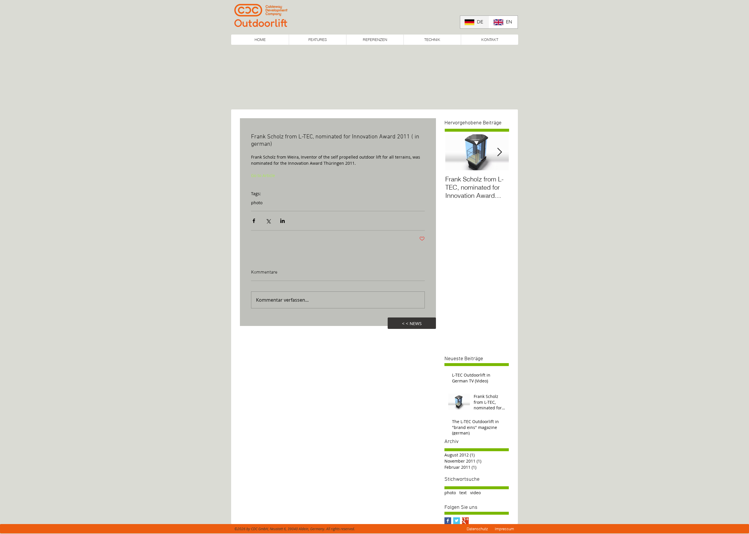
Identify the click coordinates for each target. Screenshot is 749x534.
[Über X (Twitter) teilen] (268, 221)
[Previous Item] (453, 152)
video (475, 492)
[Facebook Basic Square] (447, 520)
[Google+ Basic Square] (465, 520)
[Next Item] (499, 152)
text (463, 492)
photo (256, 202)
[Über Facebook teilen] (254, 221)
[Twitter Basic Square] (456, 520)
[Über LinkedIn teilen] (282, 221)
